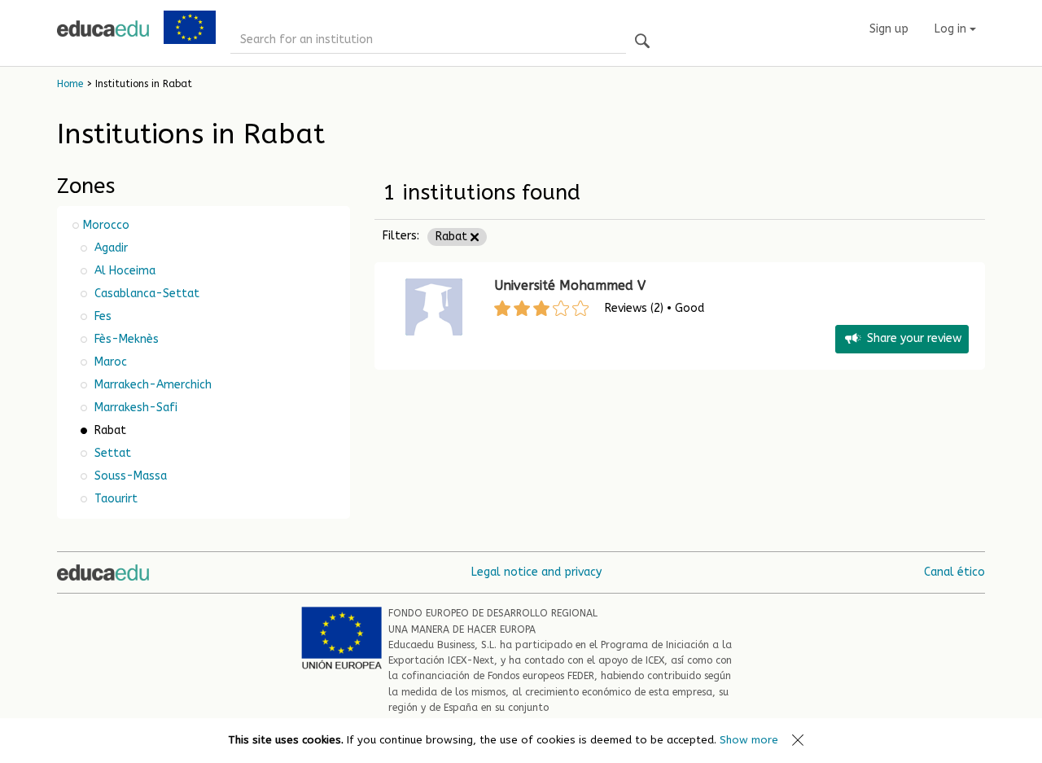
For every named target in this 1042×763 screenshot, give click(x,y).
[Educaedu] (103, 28)
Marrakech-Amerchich (151, 385)
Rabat (453, 236)
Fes (101, 316)
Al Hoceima (123, 271)
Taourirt (114, 499)
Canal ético (954, 572)
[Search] (642, 42)
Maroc (109, 362)
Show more (749, 740)
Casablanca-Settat (145, 293)
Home (70, 84)
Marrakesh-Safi (134, 407)
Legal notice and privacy (536, 572)
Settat (111, 453)
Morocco (106, 225)
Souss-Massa (129, 476)
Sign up (888, 29)
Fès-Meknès (125, 339)
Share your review (914, 338)
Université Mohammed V (570, 285)
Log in (952, 29)
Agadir (109, 248)
